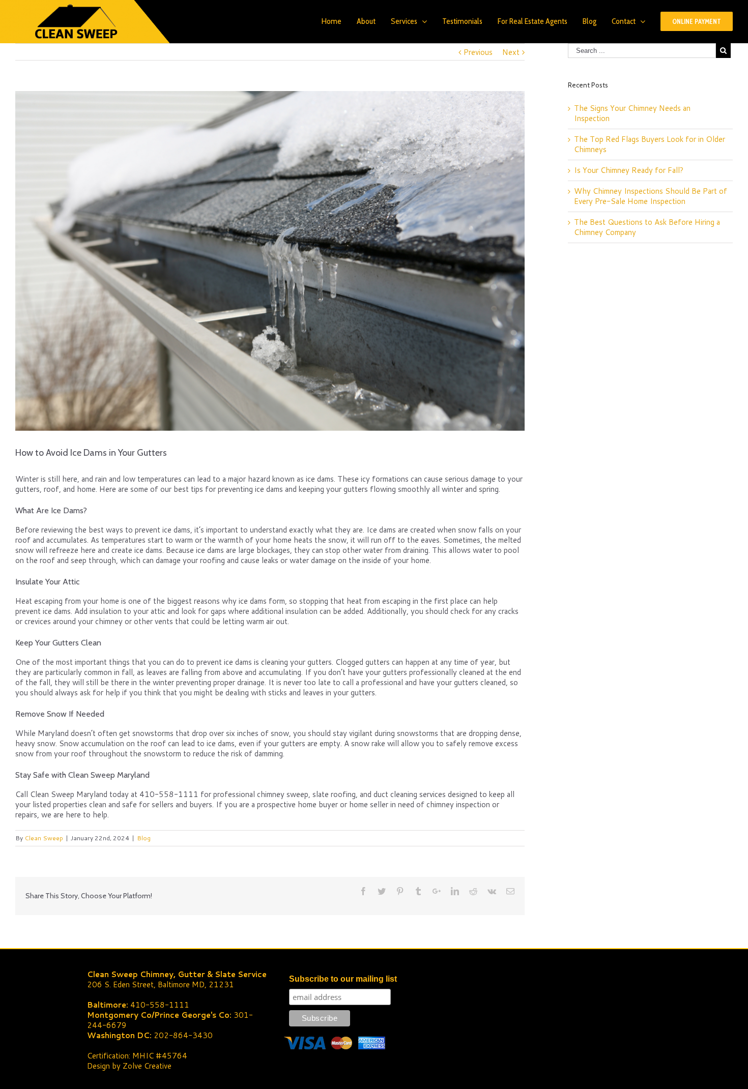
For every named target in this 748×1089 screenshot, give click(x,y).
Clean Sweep (43, 838)
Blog (144, 838)
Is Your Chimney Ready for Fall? (628, 170)
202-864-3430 (183, 1035)
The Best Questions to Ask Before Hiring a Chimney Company (647, 227)
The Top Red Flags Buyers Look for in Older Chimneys (649, 144)
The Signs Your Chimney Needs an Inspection (632, 113)
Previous (478, 52)
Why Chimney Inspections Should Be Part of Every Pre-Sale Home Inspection (650, 196)
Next (511, 52)
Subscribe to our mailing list (343, 979)
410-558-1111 (159, 1004)
